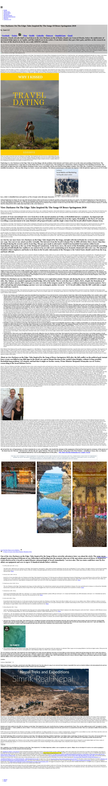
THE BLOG (6, 14)
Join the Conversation (102, 557)
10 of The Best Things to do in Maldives (10, 550)
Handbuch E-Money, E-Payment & (11, 751)
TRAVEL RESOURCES (9, 16)
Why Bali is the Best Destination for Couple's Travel (74, 452)
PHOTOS (6, 18)
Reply (12, 571)
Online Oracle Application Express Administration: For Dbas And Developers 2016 (29, 761)
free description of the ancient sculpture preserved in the (64, 759)
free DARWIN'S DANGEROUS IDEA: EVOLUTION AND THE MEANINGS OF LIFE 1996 (71, 755)
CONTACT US (7, 19)
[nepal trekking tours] (45, 715)
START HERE (7, 12)
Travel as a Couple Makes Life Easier (18, 471)
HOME (5, 10)
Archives (3, 662)
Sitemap (5, 779)
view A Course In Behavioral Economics (81, 760)
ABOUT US (7, 11)
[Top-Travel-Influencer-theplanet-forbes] (15, 647)
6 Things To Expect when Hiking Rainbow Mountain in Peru (17, 551)
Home (5, 781)
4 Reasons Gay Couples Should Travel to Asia (89, 475)
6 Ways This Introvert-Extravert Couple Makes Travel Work (54, 475)
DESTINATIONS (8, 15)
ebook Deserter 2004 (5, 754)
